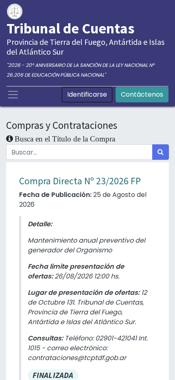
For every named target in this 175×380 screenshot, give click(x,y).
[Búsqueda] (160, 152)
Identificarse (87, 94)
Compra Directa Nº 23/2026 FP (80, 181)
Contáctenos (142, 94)
